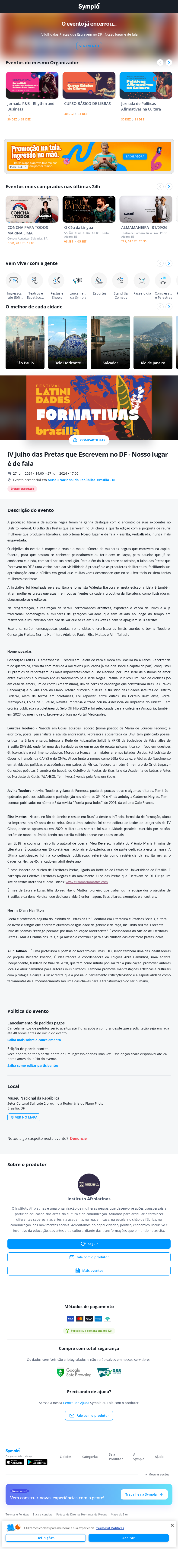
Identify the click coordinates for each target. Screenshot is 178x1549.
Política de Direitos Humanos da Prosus (81, 1514)
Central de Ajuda (76, 1403)
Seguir (93, 1244)
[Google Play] (37, 1462)
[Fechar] (172, 1525)
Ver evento (89, 46)
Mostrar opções (159, 1474)
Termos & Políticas (110, 1528)
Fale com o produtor (92, 1257)
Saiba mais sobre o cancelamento (34, 1040)
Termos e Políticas (17, 1514)
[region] (89, 1534)
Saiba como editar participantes (32, 1065)
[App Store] (15, 1462)
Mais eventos (92, 1270)
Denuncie (78, 1138)
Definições (46, 1538)
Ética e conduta (43, 1514)
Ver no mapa (26, 1117)
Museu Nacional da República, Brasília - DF (82, 480)
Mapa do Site (119, 1514)
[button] (13, 1528)
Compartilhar (92, 440)
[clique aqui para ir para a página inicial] (89, 6)
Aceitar (128, 1538)
